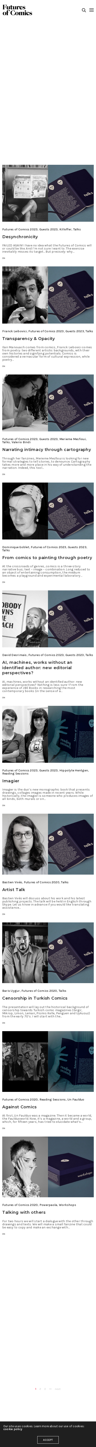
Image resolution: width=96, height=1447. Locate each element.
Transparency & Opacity (28, 338)
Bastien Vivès (12, 882)
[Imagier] (48, 734)
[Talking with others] (48, 1167)
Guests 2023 (48, 229)
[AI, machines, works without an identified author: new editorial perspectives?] (48, 618)
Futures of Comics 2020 (41, 882)
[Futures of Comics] (17, 10)
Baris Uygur (11, 991)
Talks (77, 229)
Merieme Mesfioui (72, 439)
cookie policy (12, 1429)
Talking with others (24, 1212)
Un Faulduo (75, 1099)
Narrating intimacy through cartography (46, 449)
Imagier (10, 781)
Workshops (67, 1205)
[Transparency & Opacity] (48, 294)
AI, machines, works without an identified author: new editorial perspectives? (37, 667)
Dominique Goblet (15, 547)
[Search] (84, 10)
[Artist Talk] (48, 844)
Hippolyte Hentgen (73, 770)
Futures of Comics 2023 (20, 229)
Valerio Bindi (21, 442)
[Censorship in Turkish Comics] (48, 952)
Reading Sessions (15, 773)
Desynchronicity (20, 236)
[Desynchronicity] (48, 193)
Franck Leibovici (14, 331)
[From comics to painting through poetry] (48, 511)
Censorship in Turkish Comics (35, 998)
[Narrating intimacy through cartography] (48, 402)
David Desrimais (14, 655)
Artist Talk (13, 889)
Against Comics (19, 1107)
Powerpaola (48, 1205)
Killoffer (65, 229)
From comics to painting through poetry (47, 557)
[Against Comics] (48, 1061)
